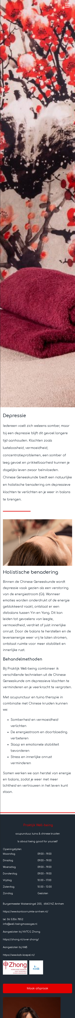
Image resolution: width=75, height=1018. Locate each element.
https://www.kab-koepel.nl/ (19, 955)
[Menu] (67, 5)
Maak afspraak (37, 988)
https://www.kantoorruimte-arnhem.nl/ (25, 911)
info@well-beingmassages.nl (20, 924)
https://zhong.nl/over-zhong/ (21, 939)
